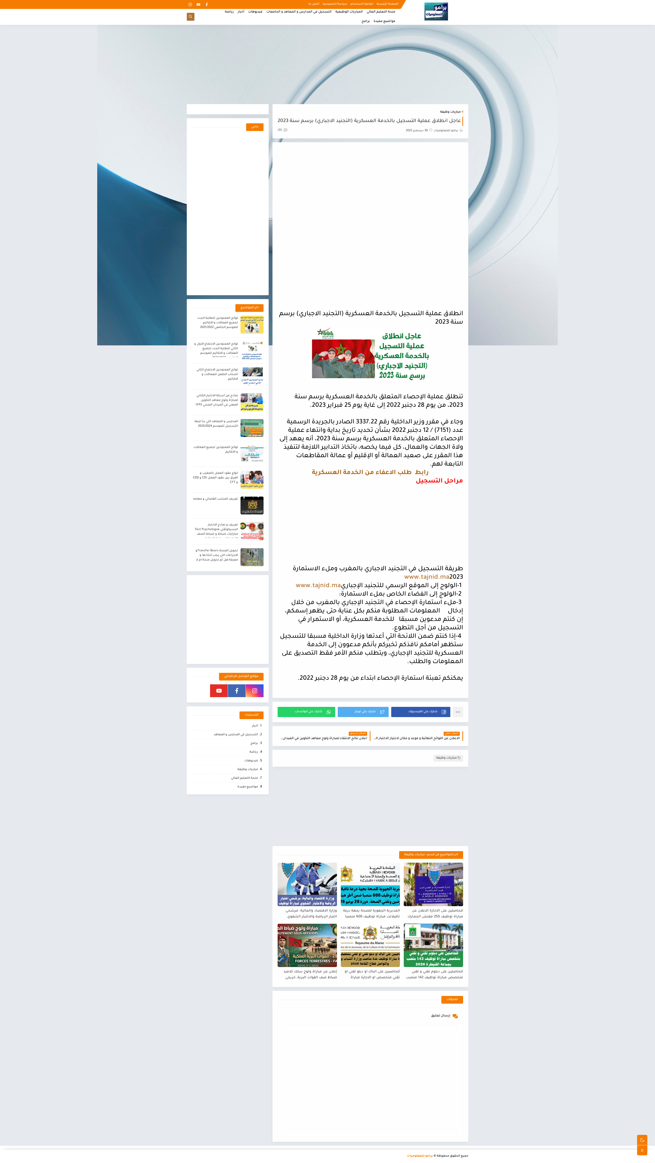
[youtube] (198, 4)
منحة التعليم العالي (381, 12)
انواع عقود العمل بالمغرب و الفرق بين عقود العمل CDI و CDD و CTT (215, 478)
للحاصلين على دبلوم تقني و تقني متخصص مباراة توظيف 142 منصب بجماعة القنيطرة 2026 (434, 975)
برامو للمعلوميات (420, 1156)
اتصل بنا (313, 4)
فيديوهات (255, 12)
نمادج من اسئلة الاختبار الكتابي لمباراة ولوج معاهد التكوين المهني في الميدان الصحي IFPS (217, 400)
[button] (420, 712)
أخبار (241, 12)
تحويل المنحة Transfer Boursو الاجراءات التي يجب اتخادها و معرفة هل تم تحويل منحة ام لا (216, 555)
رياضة (229, 12)
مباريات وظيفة (450, 112)
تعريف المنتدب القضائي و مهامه (215, 499)
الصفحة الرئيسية (387, 4)
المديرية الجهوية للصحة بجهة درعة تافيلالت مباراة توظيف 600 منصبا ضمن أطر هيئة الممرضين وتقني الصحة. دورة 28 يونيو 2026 (371, 914)
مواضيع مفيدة (384, 21)
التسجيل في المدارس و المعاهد (236, 735)
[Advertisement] (327, 64)
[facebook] (206, 4)
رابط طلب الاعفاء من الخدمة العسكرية (370, 473)
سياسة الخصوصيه (335, 4)
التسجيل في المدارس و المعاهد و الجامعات (299, 12)
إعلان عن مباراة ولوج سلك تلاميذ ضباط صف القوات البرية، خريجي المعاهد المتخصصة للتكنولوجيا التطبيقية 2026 (310, 975)
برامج (366, 21)
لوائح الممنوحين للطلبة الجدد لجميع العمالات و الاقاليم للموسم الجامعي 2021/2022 (217, 323)
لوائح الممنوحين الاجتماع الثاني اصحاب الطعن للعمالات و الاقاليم (217, 374)
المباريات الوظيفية (349, 12)
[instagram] (190, 4)
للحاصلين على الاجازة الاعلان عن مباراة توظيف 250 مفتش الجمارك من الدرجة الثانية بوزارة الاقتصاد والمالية (435, 914)
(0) (280, 130)
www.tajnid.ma (426, 577)
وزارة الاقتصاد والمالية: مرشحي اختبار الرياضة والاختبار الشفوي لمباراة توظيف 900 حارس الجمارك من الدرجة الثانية (309, 914)
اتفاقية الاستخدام (362, 4)
